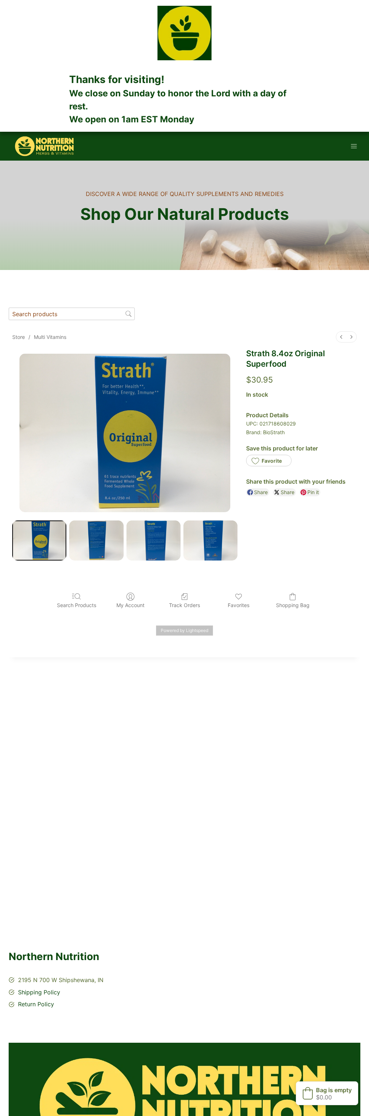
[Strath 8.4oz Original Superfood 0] (39, 540)
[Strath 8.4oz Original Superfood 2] (153, 540)
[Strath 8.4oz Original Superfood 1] (96, 540)
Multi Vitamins (50, 337)
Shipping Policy (39, 992)
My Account (130, 605)
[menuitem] (341, 337)
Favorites (238, 605)
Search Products (76, 605)
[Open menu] (353, 146)
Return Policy (36, 1004)
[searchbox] (72, 314)
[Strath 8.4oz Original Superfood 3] (210, 540)
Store (18, 337)
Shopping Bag (293, 605)
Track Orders (184, 605)
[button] (268, 460)
